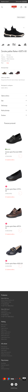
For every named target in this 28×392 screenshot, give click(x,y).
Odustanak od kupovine (6, 355)
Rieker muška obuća (5, 332)
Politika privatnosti (5, 354)
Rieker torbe (4, 339)
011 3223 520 (6, 304)
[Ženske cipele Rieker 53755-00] (14, 173)
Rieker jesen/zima (5, 335)
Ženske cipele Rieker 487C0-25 (13, 227)
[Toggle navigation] (25, 7)
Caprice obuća (4, 328)
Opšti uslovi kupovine (6, 352)
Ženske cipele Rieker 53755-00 (13, 190)
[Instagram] (12, 384)
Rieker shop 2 (11, 316)
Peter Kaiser (4, 330)
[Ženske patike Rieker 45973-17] (11, 72)
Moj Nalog (3, 363)
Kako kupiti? (4, 350)
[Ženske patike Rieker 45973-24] (4, 72)
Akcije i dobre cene (5, 333)
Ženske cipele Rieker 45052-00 (14, 263)
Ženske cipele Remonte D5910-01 (13, 153)
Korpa (2, 367)
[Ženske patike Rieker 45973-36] (18, 72)
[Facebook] (16, 384)
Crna (8, 63)
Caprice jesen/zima (5, 337)
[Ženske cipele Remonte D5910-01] (14, 136)
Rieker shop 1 (11, 305)
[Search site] (2, 7)
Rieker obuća (4, 324)
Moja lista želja (5, 365)
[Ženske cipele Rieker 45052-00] (14, 248)
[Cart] (21, 7)
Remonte (3, 326)
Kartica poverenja (5, 368)
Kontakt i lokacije (5, 348)
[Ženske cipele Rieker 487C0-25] (14, 211)
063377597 (24, 1)
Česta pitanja (4, 346)
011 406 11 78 (6, 314)
